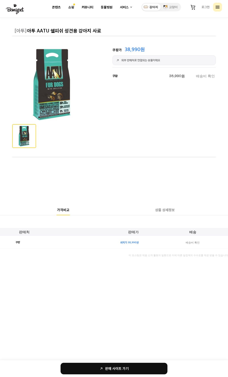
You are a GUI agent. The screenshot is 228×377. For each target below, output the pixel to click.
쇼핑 (71, 7)
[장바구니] (193, 7)
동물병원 (106, 7)
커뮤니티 (87, 7)
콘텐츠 (56, 7)
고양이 (173, 7)
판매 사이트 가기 (117, 368)
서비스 (124, 7)
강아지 (153, 7)
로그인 (206, 7)
